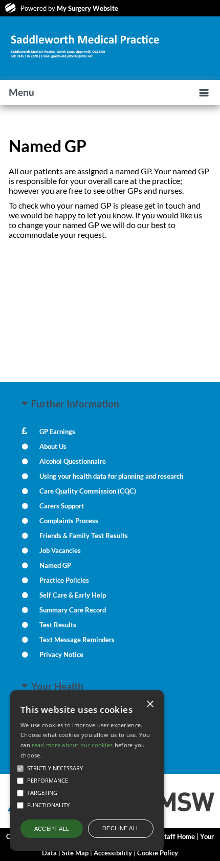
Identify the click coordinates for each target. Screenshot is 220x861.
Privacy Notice (61, 654)
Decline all (120, 828)
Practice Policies (64, 580)
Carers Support (61, 506)
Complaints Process (68, 521)
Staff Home (178, 836)
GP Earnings (57, 431)
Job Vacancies (60, 550)
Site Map (75, 853)
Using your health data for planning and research (111, 476)
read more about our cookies (72, 745)
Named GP (55, 565)
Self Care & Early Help (72, 595)
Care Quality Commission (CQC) (87, 491)
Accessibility (113, 853)
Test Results (57, 625)
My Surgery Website (87, 8)
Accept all (52, 829)
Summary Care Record (72, 610)
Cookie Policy (157, 853)
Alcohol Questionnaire (72, 461)
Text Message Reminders (77, 640)
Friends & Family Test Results (83, 535)
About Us (53, 446)
